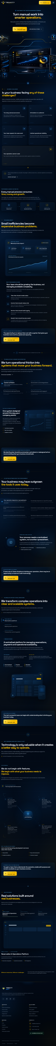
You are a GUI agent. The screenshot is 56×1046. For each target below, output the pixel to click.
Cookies (16, 1043)
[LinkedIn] (3, 999)
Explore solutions (34, 29)
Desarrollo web (4, 1009)
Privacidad (3, 1043)
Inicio (3, 1023)
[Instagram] (10, 999)
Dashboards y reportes (33, 1015)
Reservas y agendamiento (34, 1011)
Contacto (3, 1029)
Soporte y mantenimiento (6, 1015)
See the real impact (12, 177)
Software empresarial (33, 1007)
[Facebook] (13, 999)
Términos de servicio (10, 1043)
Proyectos (3, 1025)
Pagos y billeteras (32, 1013)
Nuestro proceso (5, 1027)
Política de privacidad (6, 1031)
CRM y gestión (31, 1009)
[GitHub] (6, 999)
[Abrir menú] (53, 2)
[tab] (14, 383)
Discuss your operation (6, 374)
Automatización (5, 1011)
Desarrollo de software (6, 1007)
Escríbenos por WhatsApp (37, 1033)
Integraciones (4, 1013)
